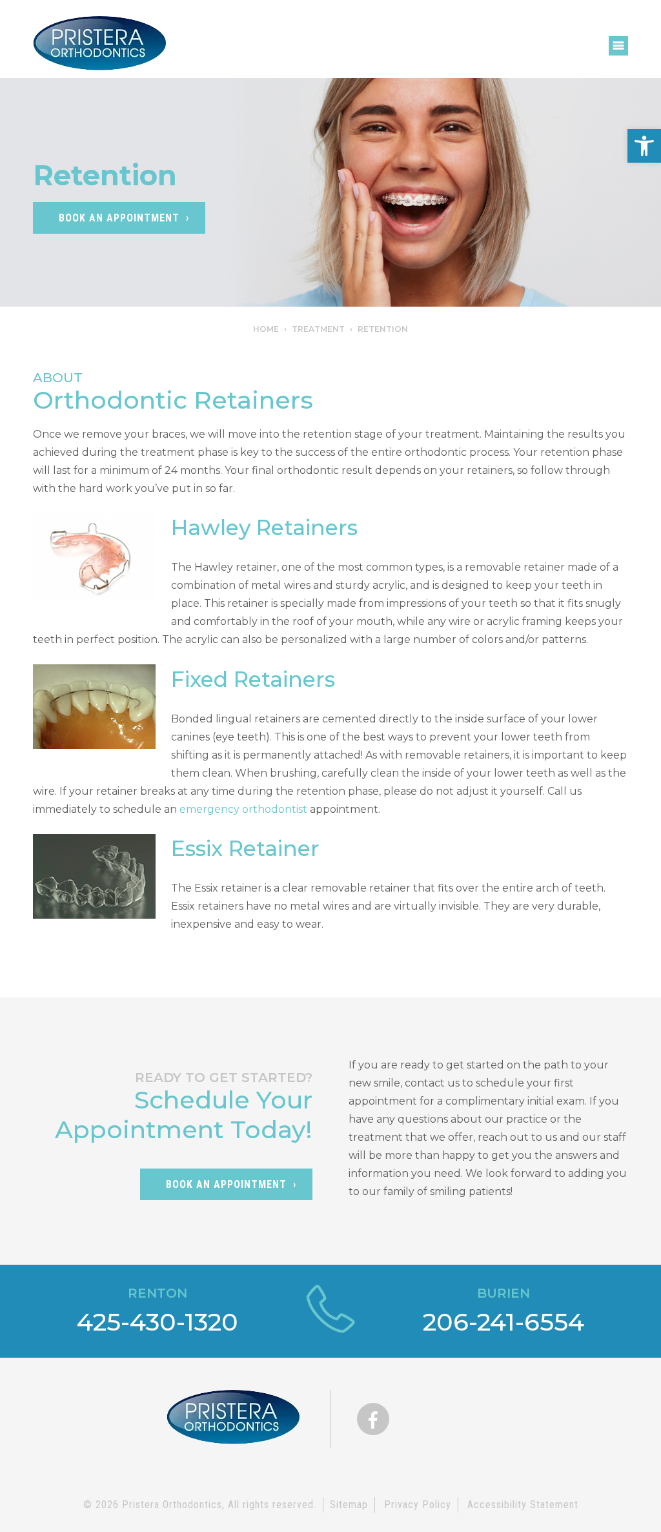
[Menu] (618, 46)
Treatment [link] (318, 329)
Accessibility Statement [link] (522, 1504)
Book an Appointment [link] (226, 1184)
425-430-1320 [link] (157, 1322)
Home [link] (266, 329)
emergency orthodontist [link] (243, 809)
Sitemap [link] (349, 1504)
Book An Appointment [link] (119, 218)
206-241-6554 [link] (503, 1322)
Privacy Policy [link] (417, 1504)
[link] (644, 146)
